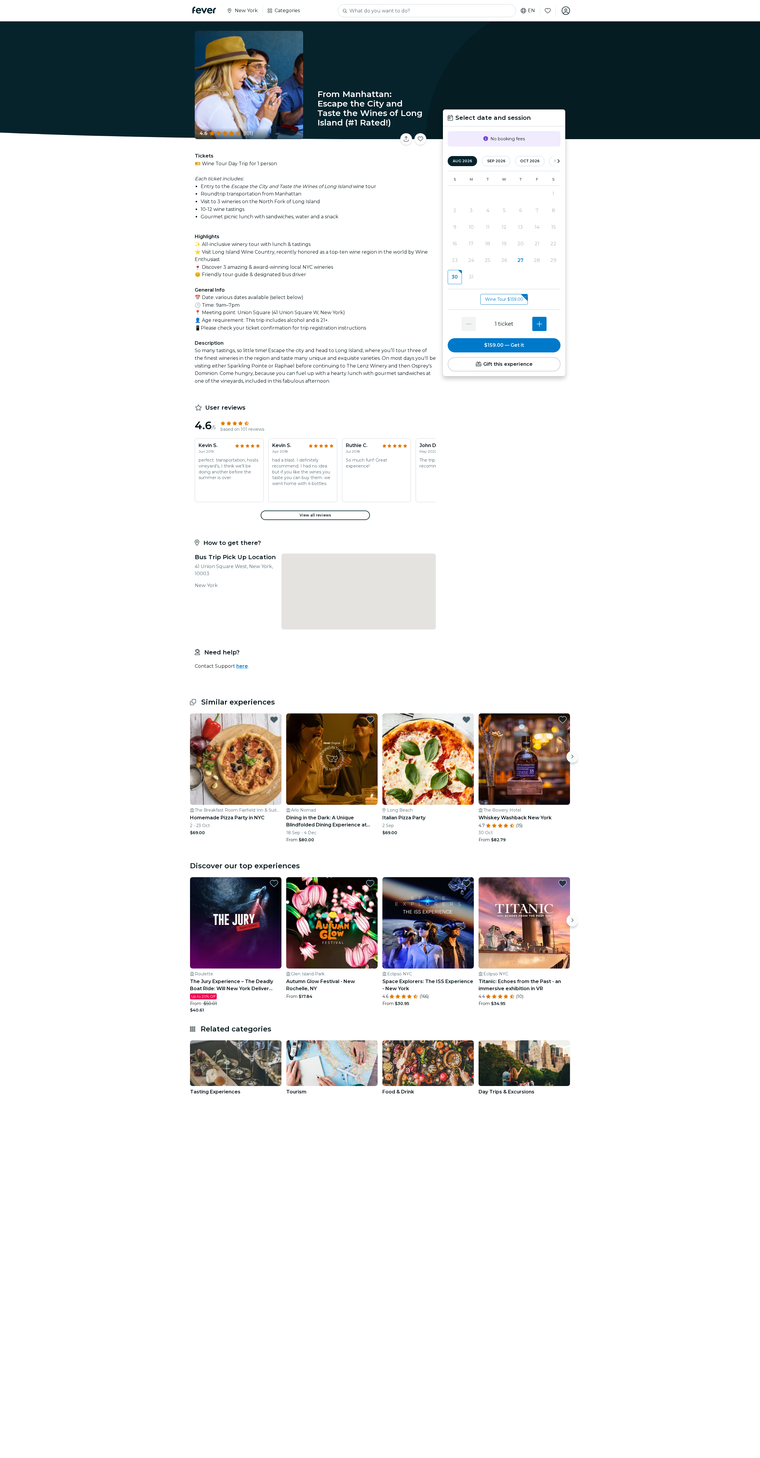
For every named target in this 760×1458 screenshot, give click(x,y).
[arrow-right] (558, 161)
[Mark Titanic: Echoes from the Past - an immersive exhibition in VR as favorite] (562, 883)
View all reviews (315, 515)
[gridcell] (455, 277)
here (242, 666)
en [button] (531, 10)
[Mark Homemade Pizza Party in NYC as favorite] (274, 720)
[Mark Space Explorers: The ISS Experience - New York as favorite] (466, 883)
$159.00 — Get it (504, 345)
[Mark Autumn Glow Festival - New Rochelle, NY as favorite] (370, 883)
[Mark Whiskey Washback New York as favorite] (562, 720)
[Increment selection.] (539, 324)
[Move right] (572, 757)
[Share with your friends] (406, 139)
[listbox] (504, 299)
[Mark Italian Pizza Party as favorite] (466, 720)
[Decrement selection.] (469, 324)
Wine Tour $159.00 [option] (504, 299)
